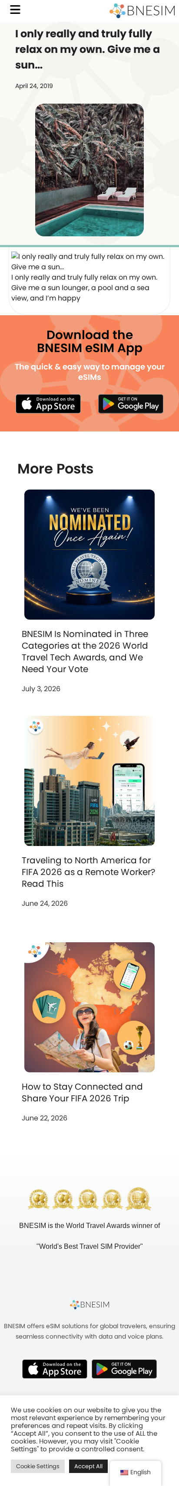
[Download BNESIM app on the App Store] (48, 404)
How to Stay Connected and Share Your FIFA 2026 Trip (82, 1092)
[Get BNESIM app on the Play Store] (130, 404)
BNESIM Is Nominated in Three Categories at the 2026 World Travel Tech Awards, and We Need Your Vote (85, 651)
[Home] (142, 11)
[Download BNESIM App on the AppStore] (54, 1368)
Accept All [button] (88, 1466)
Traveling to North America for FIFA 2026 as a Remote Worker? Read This (88, 872)
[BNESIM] (89, 1305)
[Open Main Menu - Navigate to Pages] (15, 9)
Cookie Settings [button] (38, 1466)
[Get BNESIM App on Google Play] (124, 1368)
